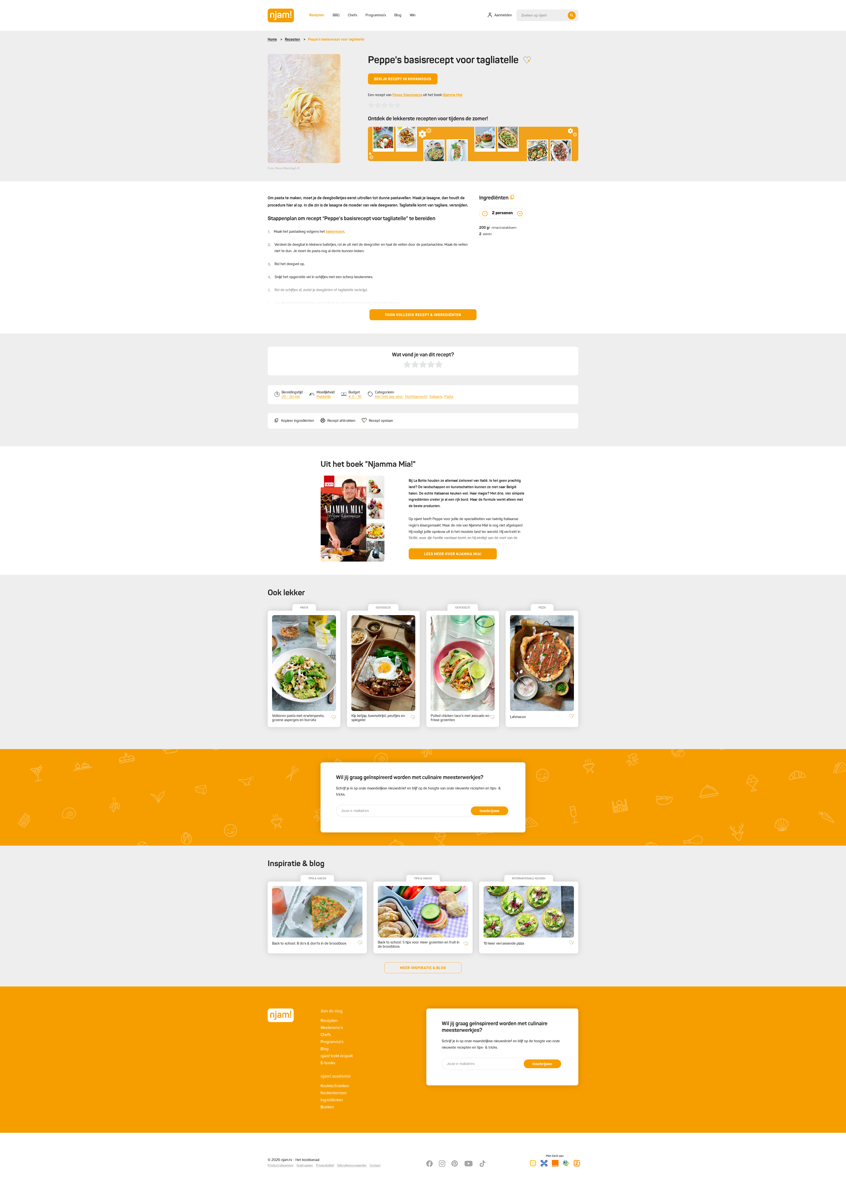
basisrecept (335, 232)
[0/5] (384, 105)
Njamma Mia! (452, 95)
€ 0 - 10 (355, 397)
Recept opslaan (381, 421)
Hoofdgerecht (416, 397)
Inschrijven (489, 811)
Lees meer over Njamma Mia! (452, 554)
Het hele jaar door (389, 397)
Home (272, 39)
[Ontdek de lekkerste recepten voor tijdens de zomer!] (473, 144)
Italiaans (435, 397)
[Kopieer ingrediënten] (512, 198)
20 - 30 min (291, 397)
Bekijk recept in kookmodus (402, 79)
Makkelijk (324, 397)
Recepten (292, 39)
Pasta (448, 397)
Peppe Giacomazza (407, 95)
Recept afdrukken (341, 421)
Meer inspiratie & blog (423, 968)
